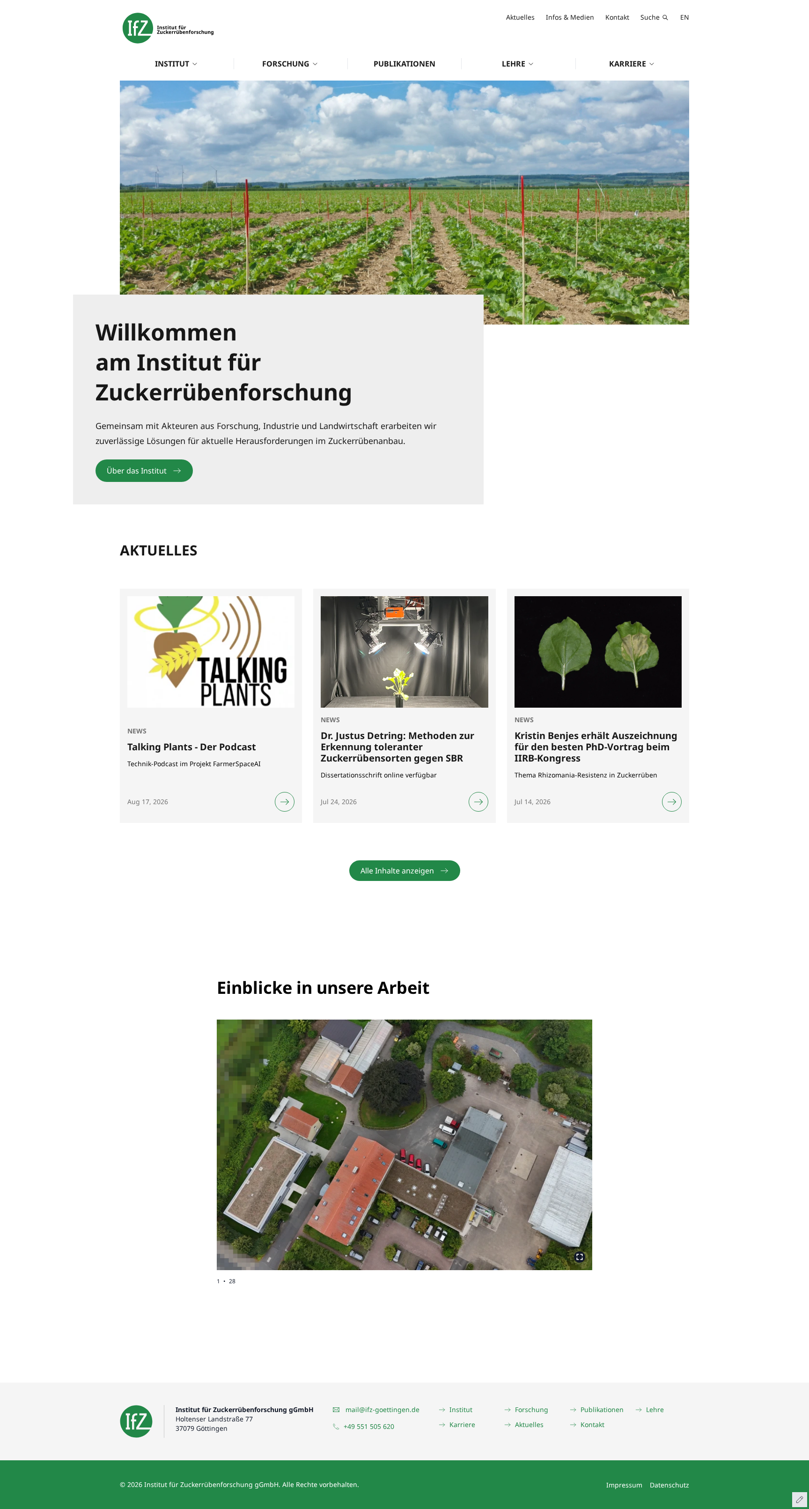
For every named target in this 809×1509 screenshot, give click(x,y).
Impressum (624, 1484)
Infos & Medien (570, 17)
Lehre (513, 64)
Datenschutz (669, 1484)
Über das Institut (137, 471)
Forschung (285, 64)
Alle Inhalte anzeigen (397, 870)
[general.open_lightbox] (579, 1257)
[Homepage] (168, 28)
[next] (498, 1137)
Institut (172, 64)
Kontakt (617, 17)
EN (684, 17)
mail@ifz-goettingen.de (382, 1409)
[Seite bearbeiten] (799, 1499)
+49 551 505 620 (369, 1426)
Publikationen (404, 64)
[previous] (310, 1137)
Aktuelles (520, 17)
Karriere (627, 64)
